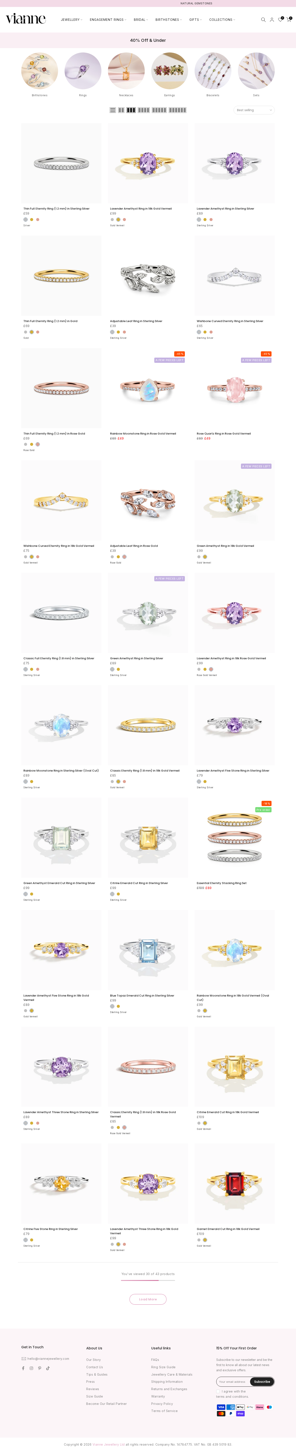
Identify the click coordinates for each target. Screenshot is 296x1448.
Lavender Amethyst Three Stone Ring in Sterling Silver (61, 1112)
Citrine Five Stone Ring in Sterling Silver (50, 1229)
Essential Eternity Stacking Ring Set (222, 883)
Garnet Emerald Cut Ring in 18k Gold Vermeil (228, 1229)
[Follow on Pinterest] (40, 1368)
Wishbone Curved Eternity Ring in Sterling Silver (230, 321)
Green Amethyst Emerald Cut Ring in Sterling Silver (59, 883)
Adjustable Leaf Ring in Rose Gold (134, 546)
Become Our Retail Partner (106, 1404)
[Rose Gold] (38, 219)
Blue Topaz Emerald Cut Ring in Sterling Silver (142, 996)
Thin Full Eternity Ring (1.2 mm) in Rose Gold (54, 434)
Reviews (92, 1389)
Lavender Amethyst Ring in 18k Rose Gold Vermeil (231, 658)
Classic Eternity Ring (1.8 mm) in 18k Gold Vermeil (145, 771)
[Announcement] (148, 3)
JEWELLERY (70, 19)
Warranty (158, 1396)
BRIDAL (139, 19)
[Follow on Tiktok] (48, 1368)
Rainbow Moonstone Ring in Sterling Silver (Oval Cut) (61, 771)
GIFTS (194, 19)
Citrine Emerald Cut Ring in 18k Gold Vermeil (228, 1112)
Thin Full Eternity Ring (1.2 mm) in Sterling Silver (56, 209)
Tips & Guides (97, 1374)
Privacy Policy (162, 1404)
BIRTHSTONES (167, 19)
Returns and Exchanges (169, 1389)
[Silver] (25, 219)
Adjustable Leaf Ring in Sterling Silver (136, 321)
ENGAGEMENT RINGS (107, 19)
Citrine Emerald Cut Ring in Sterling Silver (139, 883)
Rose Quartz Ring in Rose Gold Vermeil (224, 434)
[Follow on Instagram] (31, 1368)
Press (90, 1381)
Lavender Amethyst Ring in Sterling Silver (225, 209)
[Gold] (31, 219)
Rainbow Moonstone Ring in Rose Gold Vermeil (143, 434)
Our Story (93, 1360)
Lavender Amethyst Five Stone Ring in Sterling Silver (233, 771)
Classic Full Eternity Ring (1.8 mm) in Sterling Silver (58, 658)
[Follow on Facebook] (23, 1368)
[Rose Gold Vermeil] (124, 219)
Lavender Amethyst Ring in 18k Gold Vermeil (141, 209)
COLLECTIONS (221, 19)
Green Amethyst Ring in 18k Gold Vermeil (225, 546)
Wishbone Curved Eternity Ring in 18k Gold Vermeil (58, 546)
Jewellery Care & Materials (171, 1374)
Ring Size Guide (163, 1367)
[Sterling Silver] (112, 219)
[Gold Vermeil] (118, 219)
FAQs (155, 1360)
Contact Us (94, 1367)
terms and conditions (232, 1396)
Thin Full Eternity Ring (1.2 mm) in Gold (50, 321)
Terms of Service (164, 1411)
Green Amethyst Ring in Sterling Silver (136, 658)
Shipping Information (167, 1381)
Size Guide (94, 1396)
